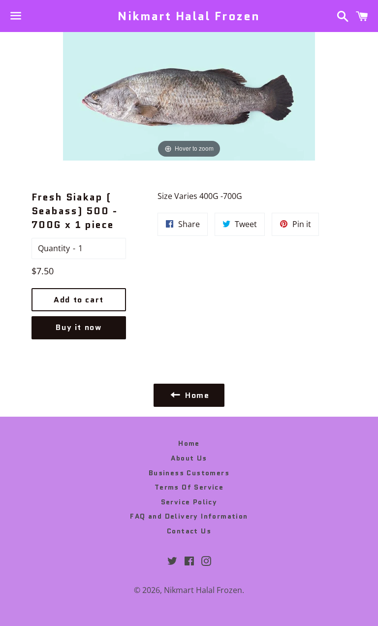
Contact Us (189, 531)
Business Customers (189, 473)
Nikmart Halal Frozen (189, 16)
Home (189, 443)
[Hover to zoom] (189, 95)
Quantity (54, 248)
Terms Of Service (189, 487)
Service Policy (189, 502)
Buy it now (78, 327)
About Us (189, 458)
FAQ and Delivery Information (189, 516)
